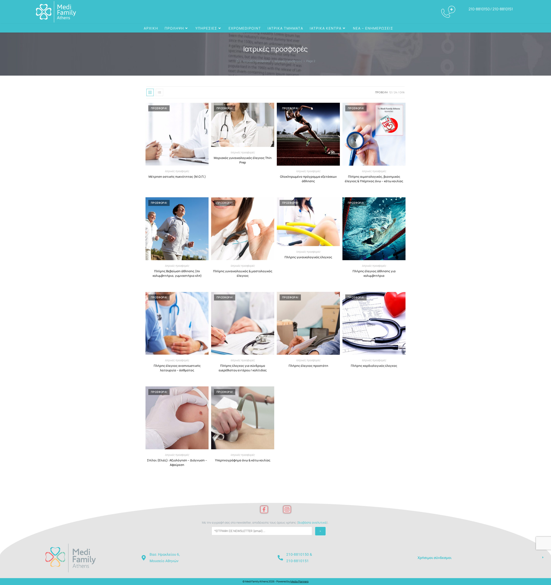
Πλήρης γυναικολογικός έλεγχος (308, 257)
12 (390, 92)
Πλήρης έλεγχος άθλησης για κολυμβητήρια (374, 273)
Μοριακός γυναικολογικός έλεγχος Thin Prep (243, 160)
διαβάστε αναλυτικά (312, 522)
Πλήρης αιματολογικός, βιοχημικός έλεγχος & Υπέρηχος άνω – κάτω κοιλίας (374, 178)
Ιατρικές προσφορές (177, 171)
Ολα (402, 92)
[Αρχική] (237, 61)
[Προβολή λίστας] (159, 92)
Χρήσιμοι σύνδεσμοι (435, 557)
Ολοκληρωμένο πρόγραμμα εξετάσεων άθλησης (308, 178)
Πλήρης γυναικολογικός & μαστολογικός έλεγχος (242, 273)
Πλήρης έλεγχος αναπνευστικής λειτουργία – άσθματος (177, 368)
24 (395, 92)
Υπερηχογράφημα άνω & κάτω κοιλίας (242, 460)
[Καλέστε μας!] (400, 28)
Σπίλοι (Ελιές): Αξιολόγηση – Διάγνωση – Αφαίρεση (177, 462)
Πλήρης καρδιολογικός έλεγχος (374, 366)
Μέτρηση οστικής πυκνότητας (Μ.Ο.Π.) (177, 176)
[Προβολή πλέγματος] (150, 92)
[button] (480, 558)
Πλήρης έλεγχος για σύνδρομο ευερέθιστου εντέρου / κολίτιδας (243, 368)
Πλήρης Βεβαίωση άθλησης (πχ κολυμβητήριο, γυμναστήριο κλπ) (177, 273)
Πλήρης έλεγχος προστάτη (308, 366)
